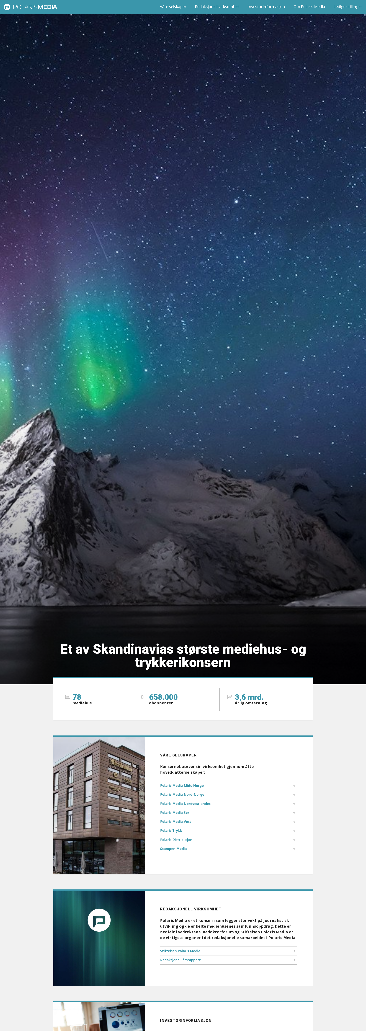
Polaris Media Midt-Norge (182, 785)
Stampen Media (173, 848)
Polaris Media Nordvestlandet (185, 803)
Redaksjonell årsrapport (180, 960)
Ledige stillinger (348, 6)
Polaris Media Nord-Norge (182, 794)
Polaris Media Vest (175, 821)
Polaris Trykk (171, 830)
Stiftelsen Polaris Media (180, 951)
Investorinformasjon (266, 6)
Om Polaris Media (309, 6)
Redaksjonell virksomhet (217, 6)
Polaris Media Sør (174, 812)
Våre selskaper (173, 6)
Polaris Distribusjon (176, 839)
